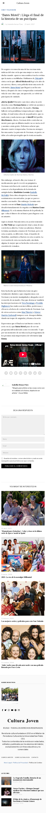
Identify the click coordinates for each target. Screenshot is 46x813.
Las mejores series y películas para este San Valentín (22, 621)
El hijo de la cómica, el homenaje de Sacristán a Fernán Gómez (27, 800)
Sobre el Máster (7, 757)
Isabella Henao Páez (20, 385)
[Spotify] (15, 710)
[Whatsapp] (30, 373)
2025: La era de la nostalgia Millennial (16, 577)
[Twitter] (16, 373)
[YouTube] (12, 710)
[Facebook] (6, 373)
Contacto (34, 757)
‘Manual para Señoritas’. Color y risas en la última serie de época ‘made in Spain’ (21, 532)
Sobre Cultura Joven (22, 757)
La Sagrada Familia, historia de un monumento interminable (27, 779)
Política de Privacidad (20, 763)
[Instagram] (8, 710)
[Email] (40, 373)
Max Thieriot (27, 312)
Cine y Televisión (8, 10)
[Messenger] (11, 373)
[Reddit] (35, 373)
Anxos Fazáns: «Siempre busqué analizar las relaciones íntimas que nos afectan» (28, 790)
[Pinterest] (20, 373)
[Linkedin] (25, 373)
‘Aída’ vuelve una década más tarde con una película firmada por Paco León (22, 666)
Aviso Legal (8, 763)
